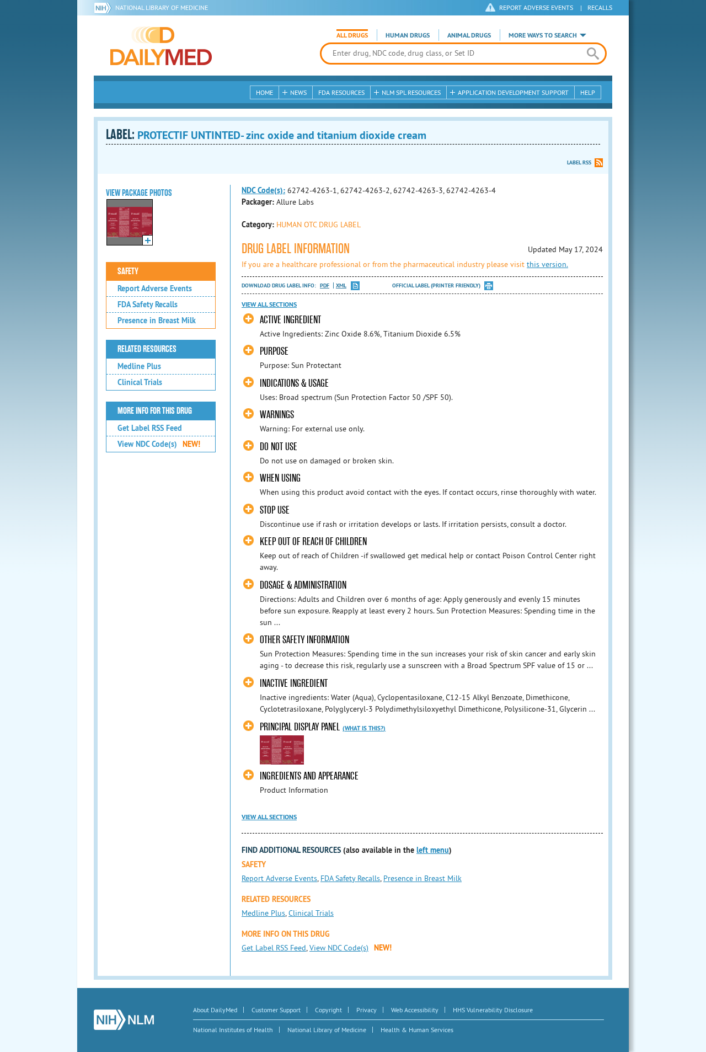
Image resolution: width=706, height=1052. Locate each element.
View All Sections (269, 304)
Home (264, 92)
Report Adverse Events (154, 288)
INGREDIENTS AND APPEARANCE (309, 776)
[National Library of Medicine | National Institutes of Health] (124, 1020)
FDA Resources (341, 92)
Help (587, 92)
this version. (547, 264)
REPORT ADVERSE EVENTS (536, 7)
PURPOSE (274, 351)
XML (341, 285)
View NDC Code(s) (158, 444)
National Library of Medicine (161, 7)
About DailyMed (215, 1010)
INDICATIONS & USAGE (294, 383)
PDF (324, 285)
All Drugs (352, 35)
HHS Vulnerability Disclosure (493, 1010)
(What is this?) (364, 728)
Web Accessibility (414, 1010)
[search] (592, 53)
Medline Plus (139, 366)
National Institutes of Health (233, 1030)
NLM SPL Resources (411, 92)
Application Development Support (513, 92)
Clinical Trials (139, 382)
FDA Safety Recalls (147, 304)
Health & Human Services (417, 1030)
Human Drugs (408, 35)
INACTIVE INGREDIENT (294, 683)
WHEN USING (280, 478)
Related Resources (146, 349)
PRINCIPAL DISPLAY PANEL (300, 726)
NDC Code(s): (263, 190)
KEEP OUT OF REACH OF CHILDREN (313, 541)
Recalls (599, 7)
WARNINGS (277, 414)
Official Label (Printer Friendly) (436, 285)
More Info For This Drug (154, 410)
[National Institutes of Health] (104, 8)
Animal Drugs (469, 35)
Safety (127, 271)
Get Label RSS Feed (149, 428)
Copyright (328, 1010)
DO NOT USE (278, 446)
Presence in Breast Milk (156, 320)
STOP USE (275, 510)
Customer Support (276, 1010)
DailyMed (161, 45)
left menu (432, 850)
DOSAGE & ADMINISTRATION (303, 585)
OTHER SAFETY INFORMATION (304, 639)
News (298, 92)
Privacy (366, 1010)
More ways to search (543, 35)
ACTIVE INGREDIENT (290, 319)
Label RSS (579, 162)
